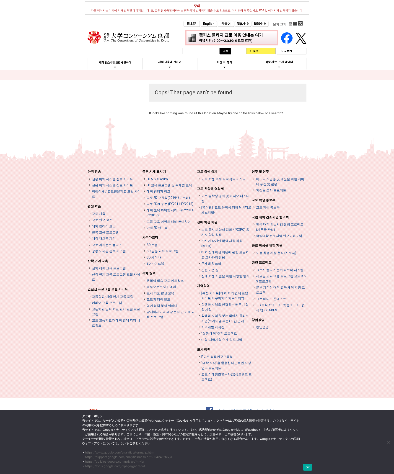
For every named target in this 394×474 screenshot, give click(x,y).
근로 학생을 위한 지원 (267, 245)
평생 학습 (94, 206)
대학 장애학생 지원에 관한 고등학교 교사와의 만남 (225, 254)
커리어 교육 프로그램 (107, 303)
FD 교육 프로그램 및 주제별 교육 (169, 185)
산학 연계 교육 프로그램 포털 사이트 (116, 277)
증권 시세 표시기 (154, 171)
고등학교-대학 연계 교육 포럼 (112, 296)
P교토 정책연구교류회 (217, 357)
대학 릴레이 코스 (104, 226)
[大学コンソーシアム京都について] (115, 67)
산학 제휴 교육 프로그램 (109, 268)
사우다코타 (150, 237)
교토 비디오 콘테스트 (271, 299)
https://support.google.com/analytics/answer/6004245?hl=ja (128, 457)
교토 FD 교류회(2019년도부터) (168, 198)
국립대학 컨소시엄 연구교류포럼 (279, 236)
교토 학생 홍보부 (263, 200)
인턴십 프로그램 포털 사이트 (108, 289)
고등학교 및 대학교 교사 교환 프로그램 (116, 311)
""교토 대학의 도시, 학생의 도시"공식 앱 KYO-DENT (280, 307)
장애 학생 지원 (207, 222)
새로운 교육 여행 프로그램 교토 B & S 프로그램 (281, 278)
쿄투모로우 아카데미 (161, 287)
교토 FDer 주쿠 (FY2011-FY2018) (170, 204)
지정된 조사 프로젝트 (271, 190)
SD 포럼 (152, 245)
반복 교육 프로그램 (105, 232)
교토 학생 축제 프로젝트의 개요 (223, 179)
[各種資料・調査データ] (279, 67)
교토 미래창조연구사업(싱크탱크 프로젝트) (226, 376)
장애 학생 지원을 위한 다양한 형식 (225, 276)
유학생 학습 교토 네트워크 (165, 280)
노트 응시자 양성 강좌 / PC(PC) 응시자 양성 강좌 (225, 232)
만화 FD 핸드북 (157, 228)
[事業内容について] (169, 67)
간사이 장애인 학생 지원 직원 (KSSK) (221, 243)
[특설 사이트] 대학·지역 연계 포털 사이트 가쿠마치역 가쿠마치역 (224, 295)
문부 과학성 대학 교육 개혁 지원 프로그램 (280, 290)
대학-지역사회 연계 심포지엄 (221, 339)
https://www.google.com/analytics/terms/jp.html (119, 452)
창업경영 (258, 320)
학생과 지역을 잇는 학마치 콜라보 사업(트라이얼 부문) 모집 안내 (225, 318)
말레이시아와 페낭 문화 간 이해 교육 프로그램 (171, 314)
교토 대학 (98, 213)
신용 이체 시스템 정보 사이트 (112, 179)
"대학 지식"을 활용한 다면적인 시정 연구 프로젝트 (226, 365)
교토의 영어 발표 (158, 299)
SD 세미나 (154, 257)
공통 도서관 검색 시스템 (109, 251)
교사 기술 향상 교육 (160, 293)
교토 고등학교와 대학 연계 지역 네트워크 (116, 322)
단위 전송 (94, 171)
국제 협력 (149, 273)
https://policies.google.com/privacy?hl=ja (114, 461)
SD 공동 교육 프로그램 (162, 251)
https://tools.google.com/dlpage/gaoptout (115, 466)
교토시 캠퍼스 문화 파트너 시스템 (279, 270)
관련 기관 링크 (211, 270)
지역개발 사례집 (212, 327)
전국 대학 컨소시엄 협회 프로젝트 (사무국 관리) (279, 227)
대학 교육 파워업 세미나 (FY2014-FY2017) (170, 212)
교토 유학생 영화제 (210, 188)
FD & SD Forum (157, 179)
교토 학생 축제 (207, 171)
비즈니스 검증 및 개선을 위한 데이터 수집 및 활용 (280, 181)
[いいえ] (388, 442)
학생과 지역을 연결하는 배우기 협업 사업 (225, 307)
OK (308, 467)
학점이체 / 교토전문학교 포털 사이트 (116, 194)
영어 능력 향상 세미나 (162, 305)
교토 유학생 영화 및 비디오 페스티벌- (225, 198)
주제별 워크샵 (211, 263)
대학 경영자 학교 (158, 191)
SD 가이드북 (155, 263)
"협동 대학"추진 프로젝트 (219, 333)
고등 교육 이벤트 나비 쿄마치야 (169, 221)
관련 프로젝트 (262, 262)
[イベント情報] (224, 67)
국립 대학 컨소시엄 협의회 (270, 217)
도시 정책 (203, 349)
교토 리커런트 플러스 (107, 245)
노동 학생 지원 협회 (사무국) (276, 253)
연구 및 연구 (260, 171)
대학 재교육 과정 (104, 238)
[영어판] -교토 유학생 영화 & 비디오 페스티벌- (226, 209)
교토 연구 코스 (102, 220)
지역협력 (203, 285)
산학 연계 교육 (98, 261)
